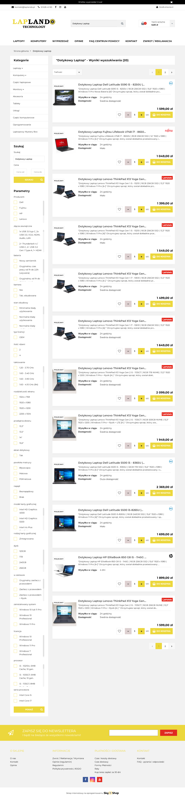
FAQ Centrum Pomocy (104, 41)
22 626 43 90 (46, 7)
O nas (13, 758)
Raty (97, 768)
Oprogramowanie (22, 124)
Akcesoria (18, 96)
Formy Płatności (103, 765)
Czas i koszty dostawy (105, 758)
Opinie (79, 41)
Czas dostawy (101, 762)
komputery (38, 41)
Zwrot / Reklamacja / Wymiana (68, 758)
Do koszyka (164, 114)
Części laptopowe (22, 82)
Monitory (18, 89)
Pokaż (29, 709)
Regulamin (58, 765)
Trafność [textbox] (58, 72)
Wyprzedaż (60, 41)
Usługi (16, 110)
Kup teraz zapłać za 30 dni (108, 772)
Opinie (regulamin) (62, 762)
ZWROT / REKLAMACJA (157, 41)
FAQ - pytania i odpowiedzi (150, 762)
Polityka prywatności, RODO (66, 768)
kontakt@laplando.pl (25, 7)
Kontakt (131, 41)
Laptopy (19, 41)
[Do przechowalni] (119, 115)
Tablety (16, 103)
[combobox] (67, 72)
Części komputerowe (23, 117)
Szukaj (29, 179)
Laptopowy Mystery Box (25, 131)
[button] (17, 751)
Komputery (19, 75)
